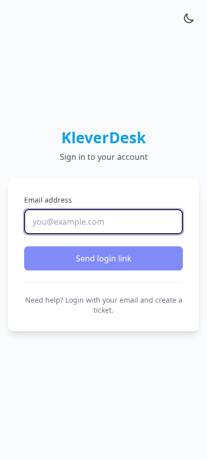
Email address (48, 200)
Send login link (104, 258)
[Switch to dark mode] (189, 18)
